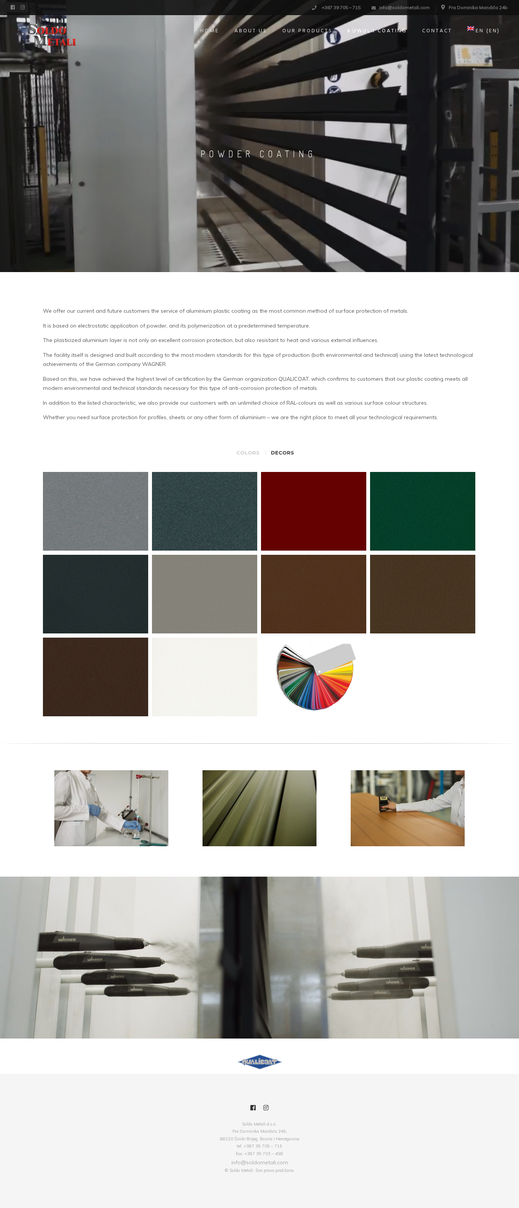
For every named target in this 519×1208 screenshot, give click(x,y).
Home (209, 31)
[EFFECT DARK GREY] (204, 511)
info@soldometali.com (404, 7)
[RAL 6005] (422, 511)
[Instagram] (24, 7)
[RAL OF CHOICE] (313, 677)
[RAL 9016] (204, 677)
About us (250, 31)
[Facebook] (14, 7)
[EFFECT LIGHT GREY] (95, 511)
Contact (437, 31)
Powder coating (377, 31)
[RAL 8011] (313, 594)
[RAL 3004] (313, 511)
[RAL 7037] (204, 594)
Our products (307, 31)
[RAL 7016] (95, 594)
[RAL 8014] (422, 594)
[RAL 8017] (95, 677)
